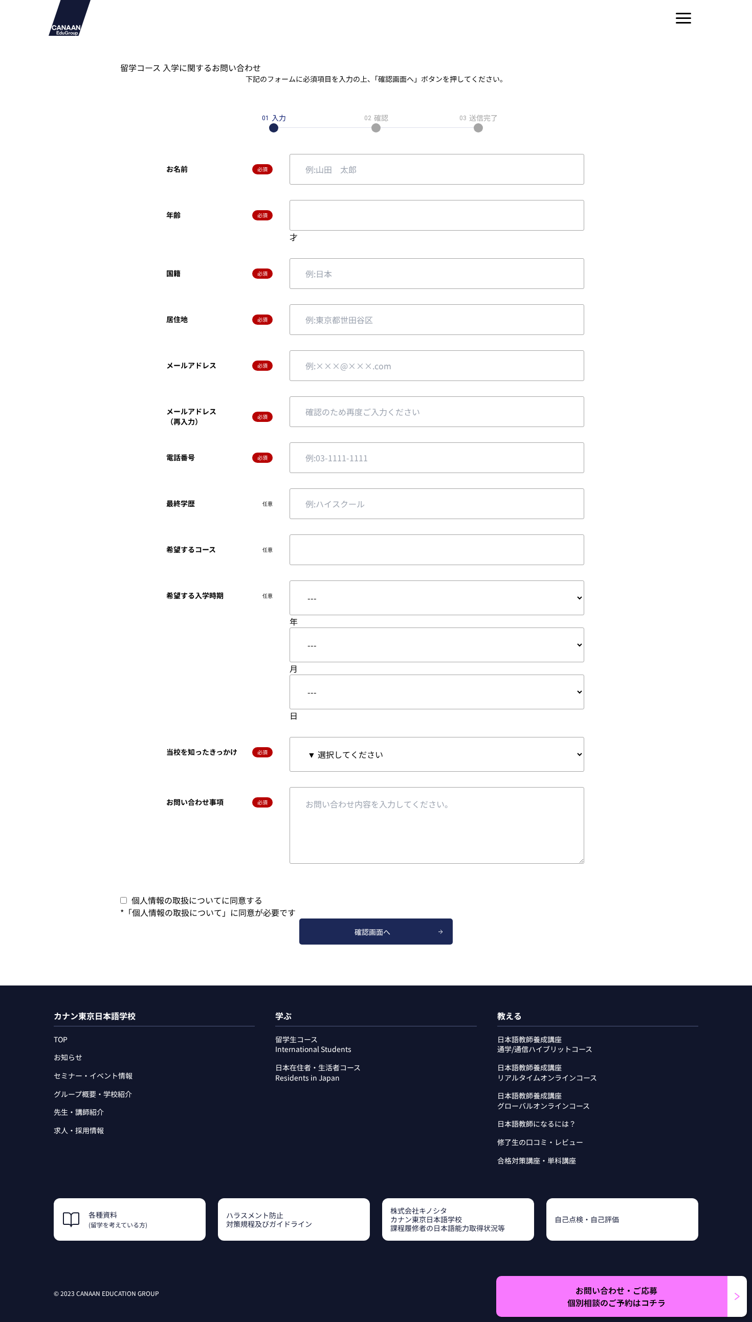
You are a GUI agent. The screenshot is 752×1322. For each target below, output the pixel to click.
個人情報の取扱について (177, 912)
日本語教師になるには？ (536, 1123)
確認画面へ (372, 932)
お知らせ (68, 1057)
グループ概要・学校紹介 (93, 1094)
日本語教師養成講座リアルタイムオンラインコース (547, 1072)
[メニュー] (683, 18)
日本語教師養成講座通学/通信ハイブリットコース (544, 1044)
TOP (61, 1039)
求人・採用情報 (79, 1130)
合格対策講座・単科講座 (536, 1160)
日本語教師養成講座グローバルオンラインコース (543, 1100)
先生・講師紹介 (79, 1112)
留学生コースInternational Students (313, 1044)
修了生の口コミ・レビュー (540, 1142)
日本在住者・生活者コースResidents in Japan (318, 1072)
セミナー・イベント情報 (93, 1075)
